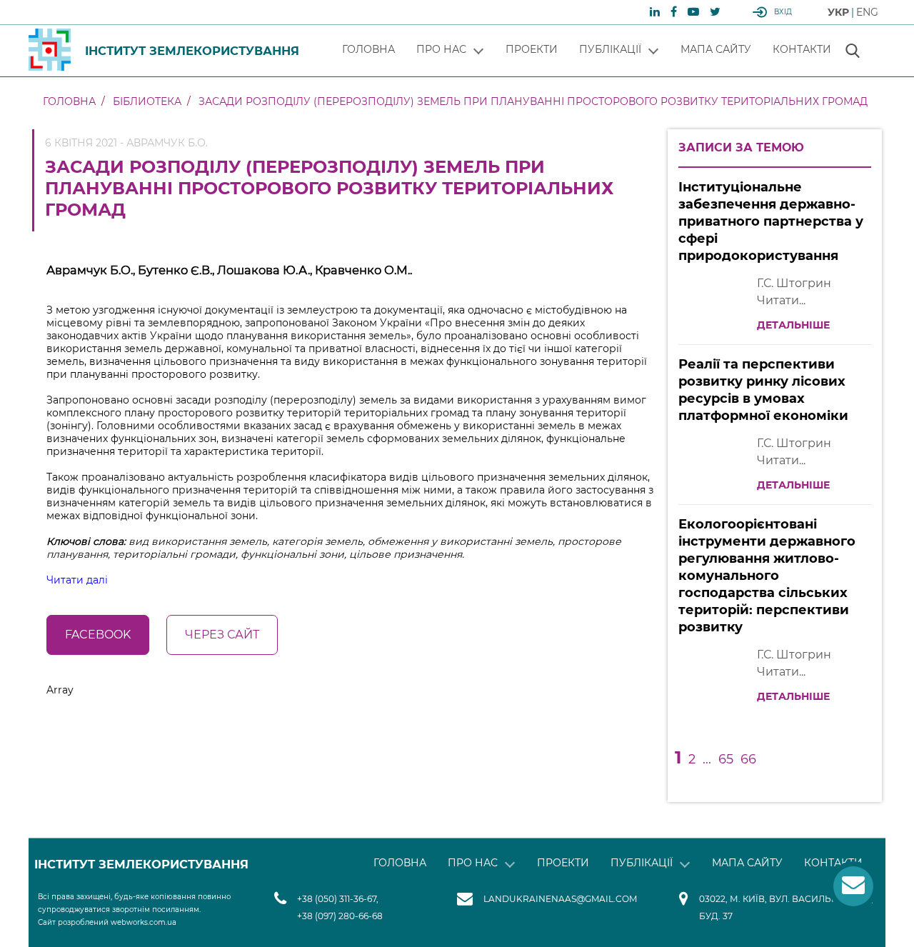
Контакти (802, 49)
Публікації (610, 49)
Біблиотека (147, 101)
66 (748, 759)
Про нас (441, 49)
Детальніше (793, 325)
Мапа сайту (716, 49)
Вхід (783, 11)
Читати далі (77, 579)
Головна (368, 49)
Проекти (532, 49)
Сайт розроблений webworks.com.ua (107, 922)
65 (725, 759)
